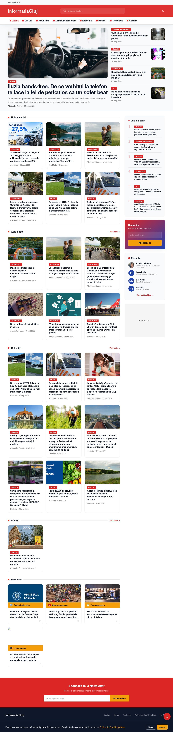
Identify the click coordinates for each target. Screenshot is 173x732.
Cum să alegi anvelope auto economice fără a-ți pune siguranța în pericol (129, 35)
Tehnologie (117, 20)
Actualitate (44, 20)
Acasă (15, 20)
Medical (102, 20)
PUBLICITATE (145, 320)
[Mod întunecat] (163, 11)
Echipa (116, 715)
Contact (133, 20)
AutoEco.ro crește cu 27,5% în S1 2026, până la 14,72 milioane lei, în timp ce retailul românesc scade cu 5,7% (147, 208)
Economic (87, 20)
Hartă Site (164, 715)
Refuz (150, 727)
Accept (162, 727)
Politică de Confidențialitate (145, 715)
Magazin (12, 82)
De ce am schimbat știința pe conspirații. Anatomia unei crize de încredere (128, 94)
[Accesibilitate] (167, 716)
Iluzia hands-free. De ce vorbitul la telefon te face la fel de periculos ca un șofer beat (58, 89)
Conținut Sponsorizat (66, 20)
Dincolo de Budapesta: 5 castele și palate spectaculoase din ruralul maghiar (128, 74)
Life (114, 88)
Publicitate (127, 715)
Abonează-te (145, 242)
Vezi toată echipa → (145, 295)
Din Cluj (28, 20)
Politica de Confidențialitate (112, 727)
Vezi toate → (114, 232)
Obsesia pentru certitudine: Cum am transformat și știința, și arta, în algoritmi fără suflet (129, 55)
